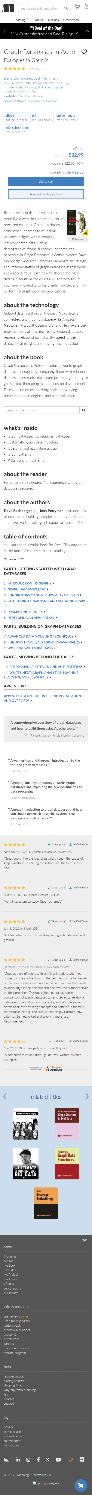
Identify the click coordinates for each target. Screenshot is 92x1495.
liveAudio (10, 1279)
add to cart (46, 181)
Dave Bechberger (18, 78)
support (9, 1403)
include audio (67, 172)
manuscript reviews (17, 1348)
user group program (17, 1321)
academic (10, 1334)
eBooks (9, 1283)
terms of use (12, 1431)
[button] (4, 31)
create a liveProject (17, 1329)
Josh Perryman (46, 78)
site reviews (16, 1316)
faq (6, 1394)
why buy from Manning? (20, 1389)
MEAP (39, 19)
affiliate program (15, 1352)
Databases (52, 101)
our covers (11, 1292)
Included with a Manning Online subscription (33, 87)
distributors (11, 1339)
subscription (70, 19)
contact (9, 1399)
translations (11, 1445)
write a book (12, 1325)
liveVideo (10, 1270)
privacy (9, 1427)
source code (12, 1440)
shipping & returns (16, 1385)
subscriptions (12, 1288)
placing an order (14, 1380)
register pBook (14, 1376)
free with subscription (46, 194)
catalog (20, 19)
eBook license (13, 1436)
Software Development (29, 101)
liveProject (11, 1274)
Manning (10, 1256)
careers (9, 1343)
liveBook (53, 19)
